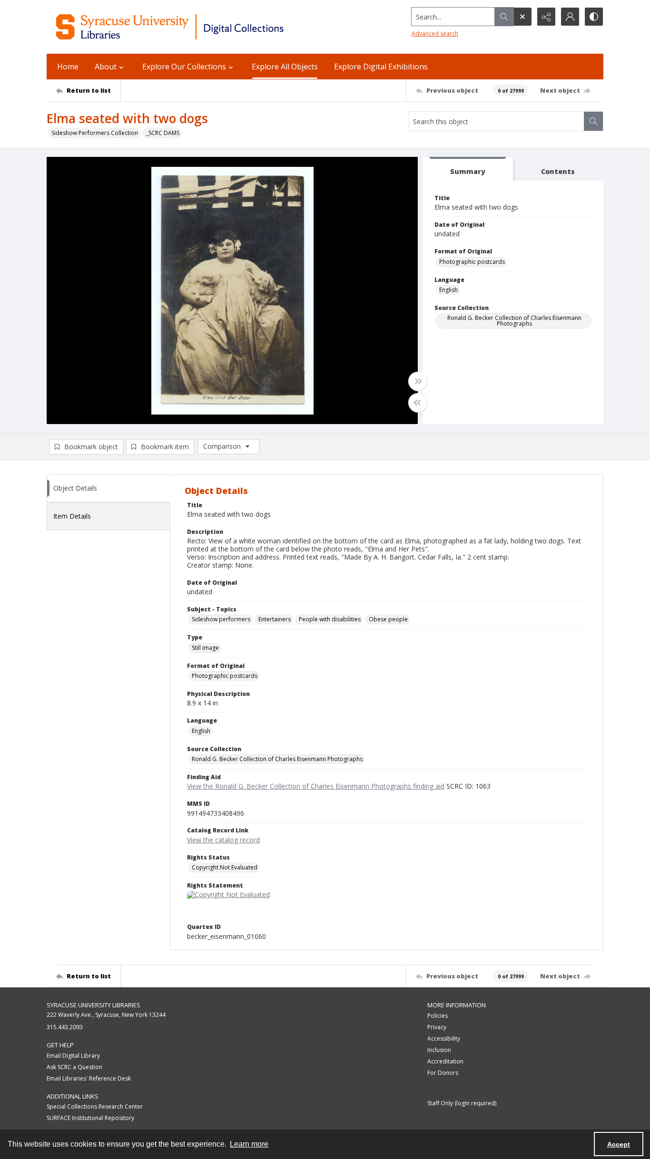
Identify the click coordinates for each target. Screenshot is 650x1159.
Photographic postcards (472, 262)
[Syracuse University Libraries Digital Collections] (197, 26)
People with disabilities (330, 619)
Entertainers (274, 619)
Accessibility (443, 1038)
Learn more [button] (249, 1144)
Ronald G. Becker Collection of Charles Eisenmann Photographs (514, 321)
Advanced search (435, 33)
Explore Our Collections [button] (184, 66)
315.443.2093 (65, 1027)
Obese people (388, 619)
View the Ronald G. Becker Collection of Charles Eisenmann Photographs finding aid (315, 786)
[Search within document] (593, 121)
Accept (618, 1144)
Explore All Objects (285, 66)
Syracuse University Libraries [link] (93, 1005)
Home (68, 66)
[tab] (468, 169)
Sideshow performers (221, 619)
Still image (205, 648)
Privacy (436, 1027)
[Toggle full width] (417, 381)
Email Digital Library (73, 1056)
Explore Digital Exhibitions (381, 66)
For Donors (442, 1073)
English (448, 290)
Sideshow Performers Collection (94, 133)
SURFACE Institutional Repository (90, 1118)
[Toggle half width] (417, 402)
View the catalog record (223, 839)
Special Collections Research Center (95, 1106)
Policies (437, 1016)
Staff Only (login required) (461, 1103)
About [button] (106, 66)
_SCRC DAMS (162, 133)
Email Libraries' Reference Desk (89, 1078)
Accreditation (445, 1061)
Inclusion (439, 1050)
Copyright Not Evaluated (224, 867)
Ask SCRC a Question (74, 1067)
